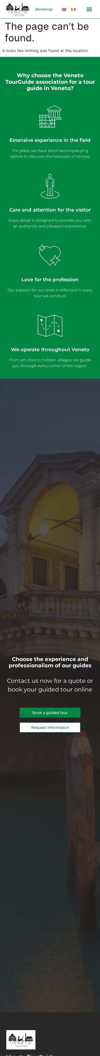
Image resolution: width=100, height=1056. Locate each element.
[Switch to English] (64, 9)
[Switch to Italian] (73, 9)
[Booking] (44, 9)
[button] (89, 9)
